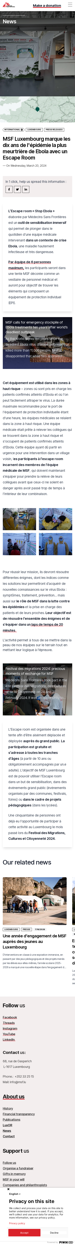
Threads (9, 1023)
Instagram (10, 1028)
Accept (24, 1232)
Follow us (9, 1163)
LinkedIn (9, 1039)
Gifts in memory (14, 1174)
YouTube (9, 1034)
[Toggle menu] (70, 4)
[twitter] (17, 189)
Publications (11, 1119)
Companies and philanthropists (25, 1185)
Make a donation (47, 5)
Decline (54, 1232)
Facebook (10, 1017)
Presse (26, 929)
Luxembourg (34, 130)
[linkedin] (25, 189)
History (8, 1108)
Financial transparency (19, 1114)
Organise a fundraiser (18, 1168)
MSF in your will (13, 1179)
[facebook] (9, 189)
